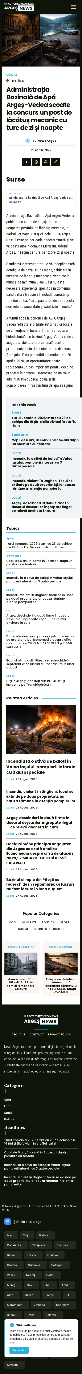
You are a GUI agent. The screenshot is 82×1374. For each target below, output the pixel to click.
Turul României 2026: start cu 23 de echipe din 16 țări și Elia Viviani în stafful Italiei (45, 422)
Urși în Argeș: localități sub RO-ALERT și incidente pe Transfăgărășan (35, 683)
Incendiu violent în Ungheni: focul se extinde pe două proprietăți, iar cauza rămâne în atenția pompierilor (43, 485)
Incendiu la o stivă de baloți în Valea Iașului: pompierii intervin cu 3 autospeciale (42, 462)
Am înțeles (19, 1350)
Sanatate (20, 434)
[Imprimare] (46, 162)
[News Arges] (29, 140)
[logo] (19, 7)
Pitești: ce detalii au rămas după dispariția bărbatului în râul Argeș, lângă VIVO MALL (61, 986)
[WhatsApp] (36, 162)
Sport (16, 412)
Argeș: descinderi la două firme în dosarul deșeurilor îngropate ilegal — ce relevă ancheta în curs (43, 507)
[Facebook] (26, 162)
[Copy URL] (55, 162)
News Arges (46, 141)
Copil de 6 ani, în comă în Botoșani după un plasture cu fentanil (45, 442)
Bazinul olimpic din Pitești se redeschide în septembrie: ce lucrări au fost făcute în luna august (40, 664)
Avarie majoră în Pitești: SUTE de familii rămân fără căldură (20, 984)
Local (12, 74)
